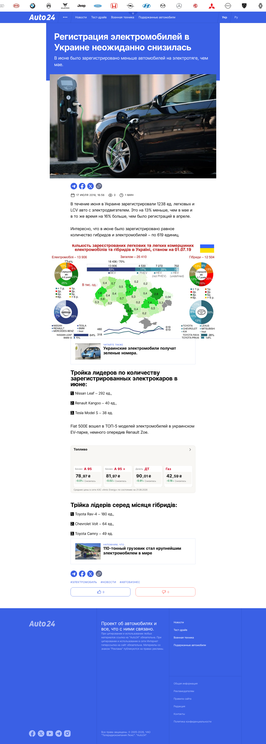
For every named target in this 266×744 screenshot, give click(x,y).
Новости (81, 17)
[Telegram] (58, 733)
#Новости (108, 582)
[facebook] (82, 186)
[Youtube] (50, 733)
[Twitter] (41, 733)
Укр (224, 17)
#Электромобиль (84, 582)
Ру (236, 17)
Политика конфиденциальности (192, 721)
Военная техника (122, 17)
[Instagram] (67, 733)
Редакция (179, 706)
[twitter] (90, 186)
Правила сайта (182, 698)
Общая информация (186, 683)
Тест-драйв (99, 17)
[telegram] (74, 186)
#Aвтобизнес (130, 582)
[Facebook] (32, 733)
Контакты (179, 714)
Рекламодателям (184, 691)
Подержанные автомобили (157, 17)
